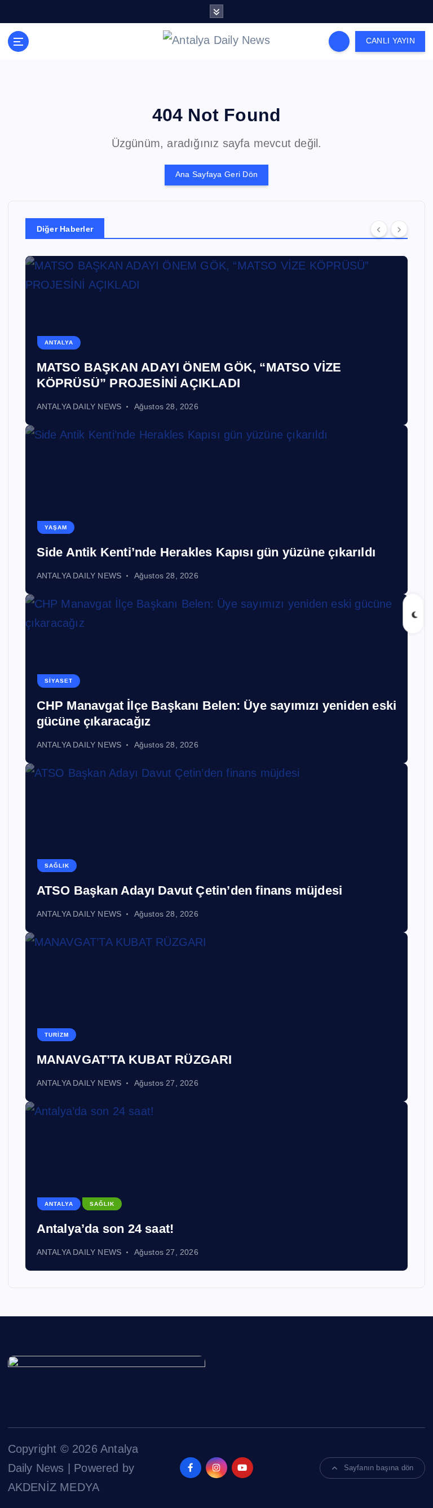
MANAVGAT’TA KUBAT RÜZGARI (134, 1059)
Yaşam (56, 527)
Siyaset (59, 681)
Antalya (59, 342)
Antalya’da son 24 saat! (105, 1229)
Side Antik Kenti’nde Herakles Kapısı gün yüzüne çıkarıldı (206, 552)
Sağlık (57, 866)
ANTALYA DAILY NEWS (79, 406)
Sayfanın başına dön (379, 1467)
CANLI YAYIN (390, 41)
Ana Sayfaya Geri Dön (216, 174)
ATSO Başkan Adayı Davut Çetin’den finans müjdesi (190, 890)
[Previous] (378, 228)
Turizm (57, 1035)
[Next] (399, 228)
